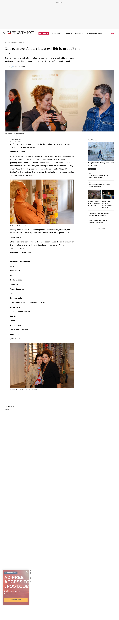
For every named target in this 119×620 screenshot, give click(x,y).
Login (113, 33)
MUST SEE (21, 42)
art (14, 409)
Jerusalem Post (9, 42)
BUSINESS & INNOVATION (94, 33)
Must (15, 42)
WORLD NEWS (67, 33)
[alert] (16, 600)
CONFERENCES (43, 33)
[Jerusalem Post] (19, 33)
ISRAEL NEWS (56, 33)
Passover (7, 409)
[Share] (6, 66)
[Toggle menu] (3, 33)
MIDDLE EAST (79, 33)
